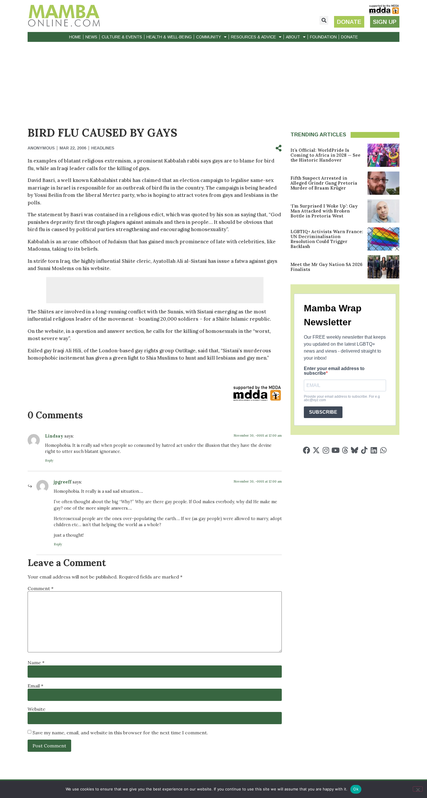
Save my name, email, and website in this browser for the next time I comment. (120, 732)
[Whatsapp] (383, 450)
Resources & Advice (253, 37)
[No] (418, 789)
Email (35, 685)
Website (36, 709)
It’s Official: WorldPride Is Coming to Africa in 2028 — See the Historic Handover (325, 155)
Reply (49, 460)
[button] (324, 20)
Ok (355, 789)
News (91, 37)
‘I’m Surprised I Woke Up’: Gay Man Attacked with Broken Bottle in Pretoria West (324, 211)
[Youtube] (335, 450)
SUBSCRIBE (323, 412)
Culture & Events (122, 37)
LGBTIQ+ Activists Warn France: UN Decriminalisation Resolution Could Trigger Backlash (326, 239)
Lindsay (54, 436)
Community (208, 37)
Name (36, 662)
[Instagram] (325, 450)
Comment (40, 588)
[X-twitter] (316, 450)
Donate (349, 37)
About (293, 37)
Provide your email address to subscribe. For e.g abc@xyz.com (342, 398)
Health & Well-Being (169, 37)
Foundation (323, 37)
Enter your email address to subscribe (334, 371)
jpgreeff (62, 482)
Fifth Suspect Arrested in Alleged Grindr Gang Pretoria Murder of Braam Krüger (323, 183)
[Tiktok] (364, 450)
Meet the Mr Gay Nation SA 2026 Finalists (326, 267)
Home (75, 37)
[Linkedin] (373, 450)
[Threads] (345, 450)
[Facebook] (306, 450)
